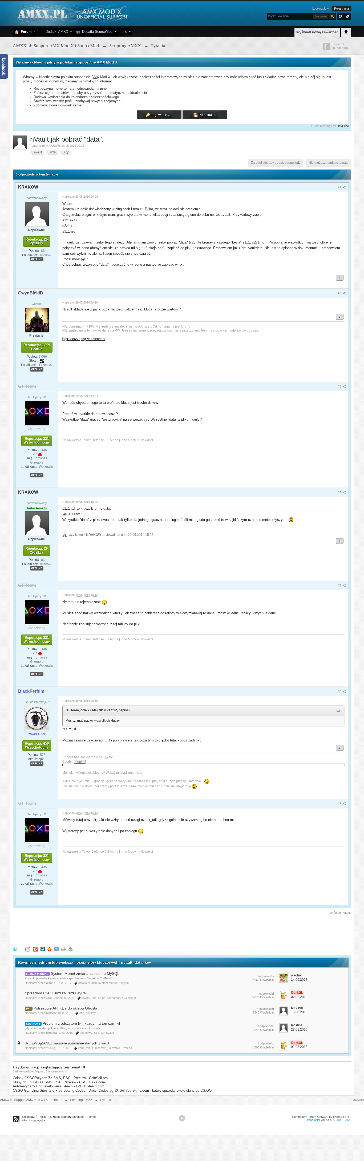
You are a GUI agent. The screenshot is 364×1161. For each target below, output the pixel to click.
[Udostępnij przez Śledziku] (43, 949)
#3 (340, 386)
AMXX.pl (326, 1120)
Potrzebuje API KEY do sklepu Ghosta (65, 1008)
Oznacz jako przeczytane (67, 1116)
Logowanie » (320, 8)
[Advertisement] (110, 930)
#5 (340, 585)
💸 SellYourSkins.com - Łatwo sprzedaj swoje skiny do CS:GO (163, 1090)
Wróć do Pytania (340, 912)
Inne (123, 32)
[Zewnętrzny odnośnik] (83, 338)
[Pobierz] (70, 949)
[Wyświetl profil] (36, 214)
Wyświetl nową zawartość (317, 32)
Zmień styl (28, 1116)
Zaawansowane (340, 16)
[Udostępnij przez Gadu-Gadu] (49, 949)
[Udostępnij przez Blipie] (35, 949)
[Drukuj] (63, 949)
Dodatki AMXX (55, 32)
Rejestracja (341, 8)
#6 (340, 691)
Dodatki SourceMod (96, 32)
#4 (340, 492)
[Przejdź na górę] (182, 1118)
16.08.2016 (299, 1012)
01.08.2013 (299, 1047)
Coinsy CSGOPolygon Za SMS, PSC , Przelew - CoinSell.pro (60, 1078)
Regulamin (357, 1099)
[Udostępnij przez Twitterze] (15, 949)
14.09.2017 (299, 980)
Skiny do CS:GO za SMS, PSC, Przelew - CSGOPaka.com (59, 1082)
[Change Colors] (347, 16)
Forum (25, 32)
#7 (340, 803)
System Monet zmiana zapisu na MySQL (85, 973)
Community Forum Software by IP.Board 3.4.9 (321, 1116)
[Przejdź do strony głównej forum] (72, 13)
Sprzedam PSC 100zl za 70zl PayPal (56, 993)
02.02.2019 (299, 997)
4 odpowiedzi (265, 993)
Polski (42, 1116)
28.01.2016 (299, 1029)
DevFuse (343, 125)
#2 (340, 293)
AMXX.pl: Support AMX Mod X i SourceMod (31, 1100)
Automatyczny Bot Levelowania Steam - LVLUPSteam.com (58, 1086)
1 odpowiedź (265, 1026)
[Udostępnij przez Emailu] (56, 949)
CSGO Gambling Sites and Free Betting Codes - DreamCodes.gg (63, 1090)
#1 (340, 187)
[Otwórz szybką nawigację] (346, 32)
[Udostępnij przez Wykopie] (27, 949)
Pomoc (91, 1116)
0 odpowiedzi (265, 976)
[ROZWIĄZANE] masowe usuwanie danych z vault (67, 1043)
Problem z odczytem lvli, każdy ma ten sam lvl (81, 1023)
